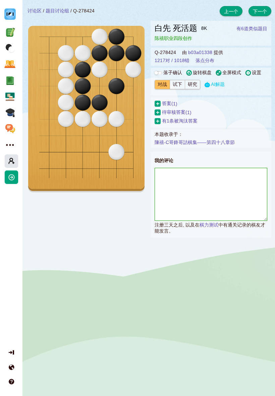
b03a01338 (200, 52)
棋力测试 (209, 225)
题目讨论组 (57, 10)
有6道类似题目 (251, 28)
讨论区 (35, 10)
